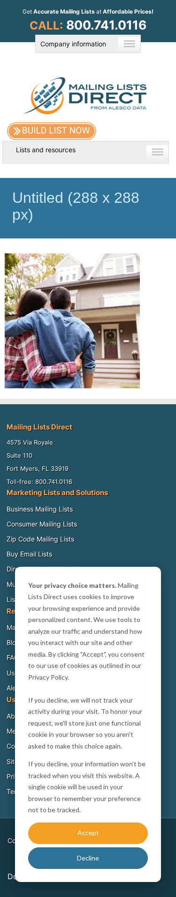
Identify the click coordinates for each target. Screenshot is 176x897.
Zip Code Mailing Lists (40, 539)
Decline (88, 858)
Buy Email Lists (29, 554)
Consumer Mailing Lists (42, 524)
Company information (73, 44)
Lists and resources (46, 150)
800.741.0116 (106, 24)
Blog (13, 642)
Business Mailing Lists (40, 509)
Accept (88, 833)
